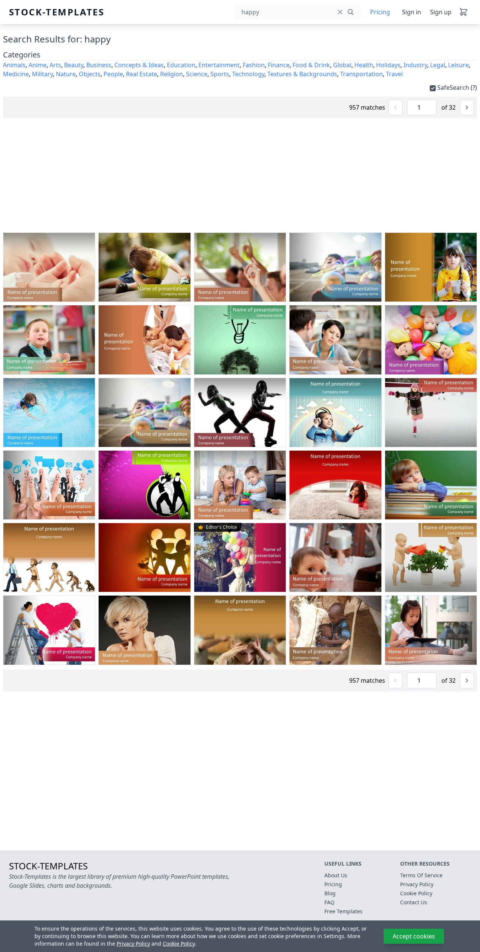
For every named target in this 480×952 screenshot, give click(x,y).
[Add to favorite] (59, 294)
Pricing (380, 12)
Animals (14, 65)
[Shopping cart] (463, 12)
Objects (89, 74)
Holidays (388, 65)
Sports (219, 74)
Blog (330, 893)
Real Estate (141, 74)
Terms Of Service (421, 875)
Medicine (16, 74)
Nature (66, 74)
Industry (415, 65)
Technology (248, 74)
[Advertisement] (240, 175)
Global (342, 65)
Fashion (254, 65)
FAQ (329, 902)
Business (98, 65)
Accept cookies (414, 936)
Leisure (458, 65)
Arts (55, 65)
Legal (437, 65)
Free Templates (343, 911)
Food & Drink (311, 65)
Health (363, 65)
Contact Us (413, 902)
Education (181, 65)
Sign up (441, 12)
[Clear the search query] (340, 12)
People (113, 74)
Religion (171, 74)
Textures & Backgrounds (302, 74)
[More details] (87, 294)
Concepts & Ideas (139, 65)
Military (42, 74)
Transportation (361, 74)
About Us (335, 875)
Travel (394, 74)
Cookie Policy (179, 943)
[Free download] (73, 294)
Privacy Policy (133, 943)
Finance (279, 65)
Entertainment (219, 65)
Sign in (411, 12)
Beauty (73, 65)
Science (196, 74)
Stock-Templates (27, 12)
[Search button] (351, 12)
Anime (37, 65)
